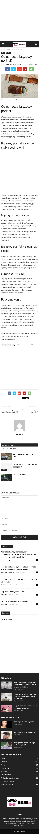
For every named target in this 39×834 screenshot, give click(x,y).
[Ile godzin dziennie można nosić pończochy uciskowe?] (6, 708)
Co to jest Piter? (19, 475)
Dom (3, 758)
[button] (36, 44)
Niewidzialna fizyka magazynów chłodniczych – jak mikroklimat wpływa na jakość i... (25, 685)
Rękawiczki (5, 768)
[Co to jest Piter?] (6, 477)
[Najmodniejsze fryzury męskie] (6, 735)
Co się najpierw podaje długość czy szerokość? (10, 411)
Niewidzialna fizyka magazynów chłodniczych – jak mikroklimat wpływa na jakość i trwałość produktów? (18, 554)
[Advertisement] (19, 20)
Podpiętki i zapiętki (7, 781)
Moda (3, 53)
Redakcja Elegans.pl (7, 560)
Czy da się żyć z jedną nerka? (13, 592)
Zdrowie (4, 771)
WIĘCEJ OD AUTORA (9, 448)
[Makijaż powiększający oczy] (6, 724)
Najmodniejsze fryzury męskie (25, 732)
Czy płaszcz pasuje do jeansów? (30, 411)
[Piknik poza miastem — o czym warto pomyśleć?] (6, 745)
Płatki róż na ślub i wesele (10, 778)
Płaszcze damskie (7, 784)
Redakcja (8, 64)
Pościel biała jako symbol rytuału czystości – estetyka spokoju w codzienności (25, 696)
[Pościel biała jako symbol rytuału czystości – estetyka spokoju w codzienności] (6, 697)
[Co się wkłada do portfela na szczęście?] (6, 467)
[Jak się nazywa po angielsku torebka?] (6, 456)
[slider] (7, 344)
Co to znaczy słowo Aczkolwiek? (14, 601)
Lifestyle (4, 762)
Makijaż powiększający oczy (24, 722)
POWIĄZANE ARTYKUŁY (10, 445)
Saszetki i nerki (6, 775)
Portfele (8, 53)
